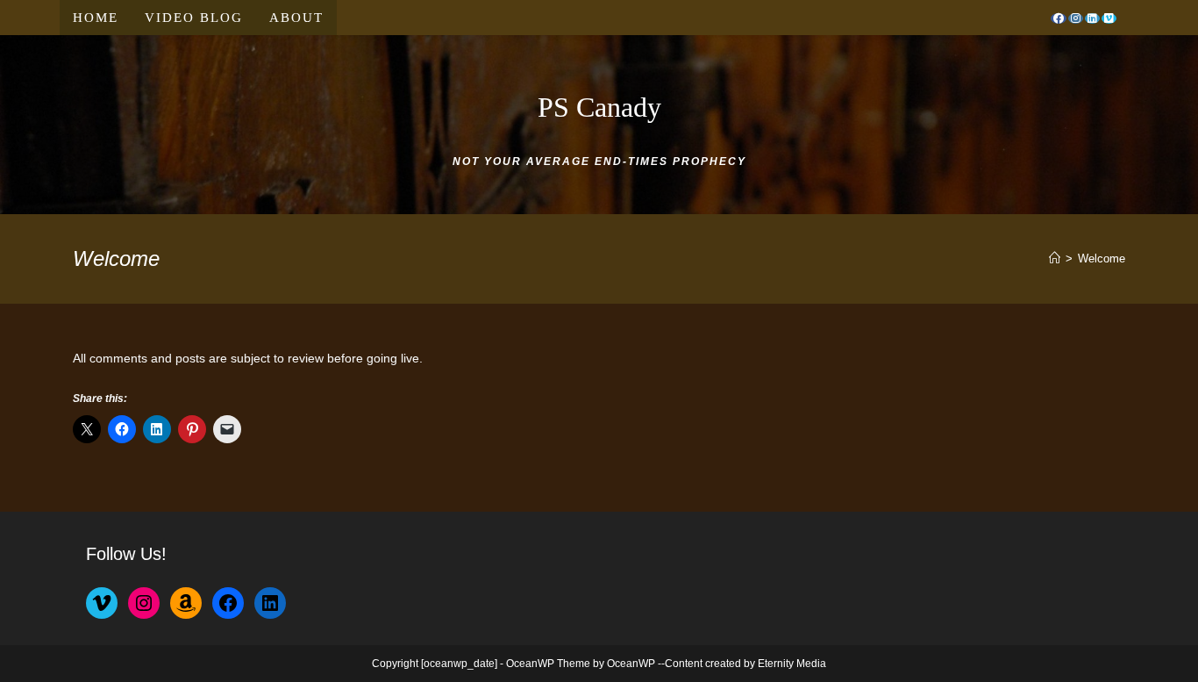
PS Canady (599, 107)
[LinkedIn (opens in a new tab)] (1092, 18)
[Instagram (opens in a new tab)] (1075, 18)
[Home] (1054, 258)
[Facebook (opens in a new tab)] (1058, 18)
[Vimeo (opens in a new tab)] (1109, 18)
